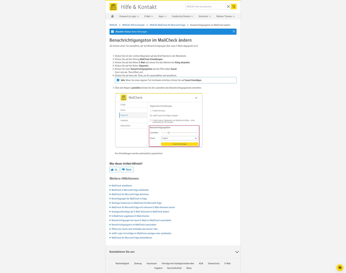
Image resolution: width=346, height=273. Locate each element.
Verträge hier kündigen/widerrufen (178, 263)
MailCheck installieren (122, 185)
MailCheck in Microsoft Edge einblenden (130, 190)
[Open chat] (340, 267)
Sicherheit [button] (204, 16)
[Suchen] (234, 6)
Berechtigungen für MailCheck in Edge (129, 198)
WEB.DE (113, 7)
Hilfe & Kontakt (139, 7)
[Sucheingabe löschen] (228, 6)
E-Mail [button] (147, 16)
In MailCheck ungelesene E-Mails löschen (130, 216)
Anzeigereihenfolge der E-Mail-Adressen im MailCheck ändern (140, 211)
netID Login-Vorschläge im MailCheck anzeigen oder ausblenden (141, 233)
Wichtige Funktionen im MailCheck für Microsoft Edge (137, 203)
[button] (233, 31)
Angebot (158, 268)
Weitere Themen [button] (224, 16)
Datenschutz (214, 263)
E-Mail (227, 263)
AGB (201, 263)
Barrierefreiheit (174, 268)
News (189, 268)
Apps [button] (161, 16)
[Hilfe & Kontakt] (112, 16)
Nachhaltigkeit (122, 263)
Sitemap (138, 263)
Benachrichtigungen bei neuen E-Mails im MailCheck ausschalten (141, 220)
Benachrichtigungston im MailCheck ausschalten (134, 224)
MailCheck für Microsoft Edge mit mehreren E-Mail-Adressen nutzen (143, 207)
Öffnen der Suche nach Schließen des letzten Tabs (135, 229)
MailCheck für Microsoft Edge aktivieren (130, 194)
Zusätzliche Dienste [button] (181, 16)
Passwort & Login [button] (128, 16)
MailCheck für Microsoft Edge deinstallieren (132, 237)
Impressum (152, 263)
